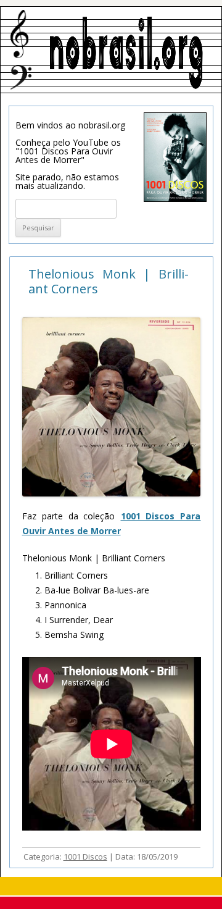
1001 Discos (85, 856)
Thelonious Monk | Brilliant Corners (108, 281)
